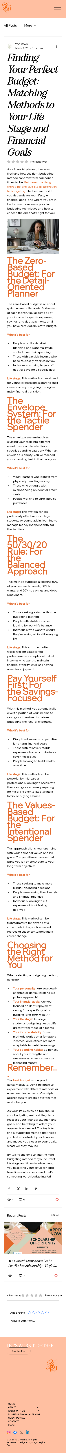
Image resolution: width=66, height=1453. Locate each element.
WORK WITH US (16, 1410)
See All (55, 1214)
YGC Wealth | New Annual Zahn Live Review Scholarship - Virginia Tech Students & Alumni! (32, 1263)
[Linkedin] (27, 1432)
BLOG (11, 1424)
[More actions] (56, 46)
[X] (21, 1432)
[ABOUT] (38, 1407)
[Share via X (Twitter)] (18, 1188)
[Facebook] (15, 1432)
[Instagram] (9, 1432)
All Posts (10, 25)
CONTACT (13, 1421)
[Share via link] (36, 1188)
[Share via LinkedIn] (27, 1188)
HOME (11, 1403)
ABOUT (12, 1407)
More (28, 25)
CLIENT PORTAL (16, 1417)
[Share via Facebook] (9, 1188)
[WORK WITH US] (38, 1411)
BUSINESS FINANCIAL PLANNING (25, 1414)
